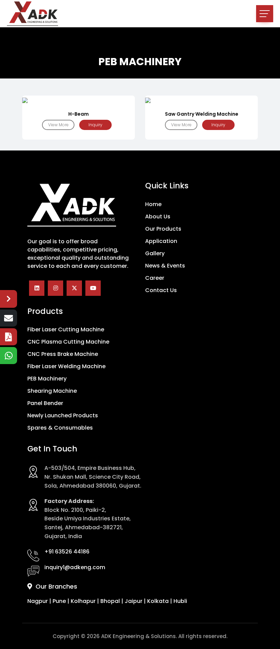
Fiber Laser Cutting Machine (65, 329)
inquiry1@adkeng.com (74, 567)
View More (58, 125)
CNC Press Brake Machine (62, 354)
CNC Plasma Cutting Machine (68, 341)
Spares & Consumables (60, 427)
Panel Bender (45, 403)
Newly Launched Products (62, 415)
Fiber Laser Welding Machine (66, 366)
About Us (157, 216)
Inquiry (95, 125)
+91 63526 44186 (66, 552)
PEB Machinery (47, 378)
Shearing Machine (52, 391)
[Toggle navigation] (264, 13)
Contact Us (161, 290)
